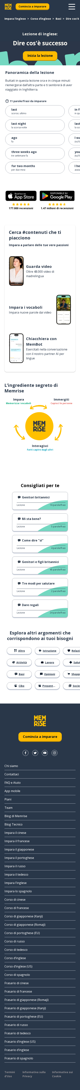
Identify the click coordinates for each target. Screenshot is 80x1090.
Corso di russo (14, 941)
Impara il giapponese (19, 849)
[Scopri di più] (71, 6)
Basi (58, 18)
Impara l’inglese (15, 18)
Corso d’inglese (41, 18)
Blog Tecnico (13, 824)
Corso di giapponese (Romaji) (24, 925)
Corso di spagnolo (17, 975)
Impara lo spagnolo (18, 891)
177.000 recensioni (21, 208)
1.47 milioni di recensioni (57, 208)
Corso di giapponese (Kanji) (23, 916)
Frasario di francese (18, 991)
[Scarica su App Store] (21, 196)
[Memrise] (8, 6)
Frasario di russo (16, 1025)
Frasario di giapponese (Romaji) (26, 1000)
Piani (7, 799)
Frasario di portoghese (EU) (23, 1016)
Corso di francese (16, 908)
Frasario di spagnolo (18, 1058)
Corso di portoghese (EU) (22, 933)
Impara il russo (14, 866)
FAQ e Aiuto (12, 783)
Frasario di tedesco (17, 1033)
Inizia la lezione (40, 55)
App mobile (12, 791)
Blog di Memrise (15, 816)
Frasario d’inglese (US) (20, 1042)
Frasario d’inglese (16, 1050)
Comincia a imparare (32, 6)
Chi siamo (11, 766)
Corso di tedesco (16, 950)
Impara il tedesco (16, 874)
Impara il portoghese (19, 858)
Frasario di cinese (16, 983)
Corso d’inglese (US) (18, 966)
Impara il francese (17, 841)
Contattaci (11, 774)
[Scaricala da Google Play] (57, 196)
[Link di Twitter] (35, 753)
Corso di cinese (14, 900)
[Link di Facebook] (25, 753)
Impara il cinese (15, 833)
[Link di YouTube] (45, 753)
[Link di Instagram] (54, 753)
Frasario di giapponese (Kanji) (25, 1008)
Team (8, 808)
